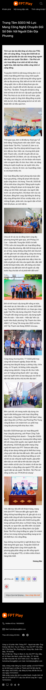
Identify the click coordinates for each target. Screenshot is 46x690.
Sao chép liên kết (32, 595)
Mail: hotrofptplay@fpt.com (15, 629)
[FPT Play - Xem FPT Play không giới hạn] (23, 3)
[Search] (41, 3)
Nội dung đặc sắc (21, 9)
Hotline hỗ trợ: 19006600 (14, 623)
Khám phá (6, 9)
